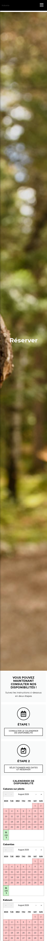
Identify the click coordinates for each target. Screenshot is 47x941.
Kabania (5, 5)
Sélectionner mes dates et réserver (23, 769)
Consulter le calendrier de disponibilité (23, 732)
